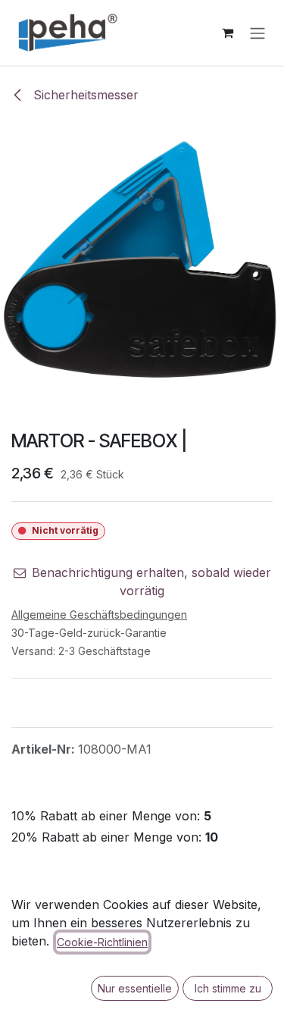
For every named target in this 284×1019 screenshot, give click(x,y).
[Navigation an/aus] (257, 33)
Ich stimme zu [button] (228, 988)
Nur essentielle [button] (135, 988)
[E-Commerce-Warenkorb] (227, 32)
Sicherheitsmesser (84, 94)
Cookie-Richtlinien (102, 942)
